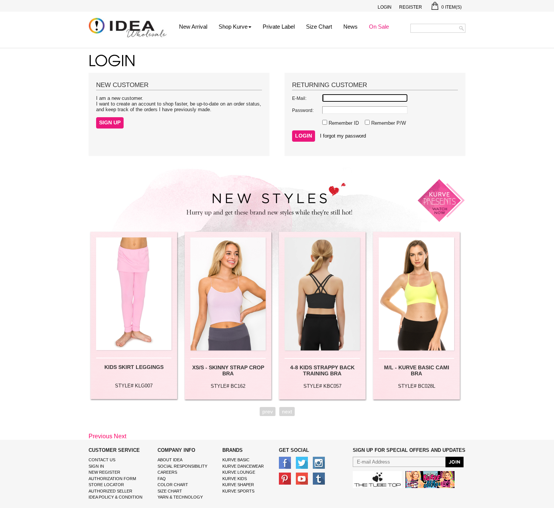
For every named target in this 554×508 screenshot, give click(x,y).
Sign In (96, 466)
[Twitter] (302, 462)
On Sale (379, 26)
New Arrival (193, 26)
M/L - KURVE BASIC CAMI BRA (416, 370)
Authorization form (112, 478)
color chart (173, 484)
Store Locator (106, 484)
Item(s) (451, 7)
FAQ (162, 478)
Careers (167, 472)
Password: (303, 110)
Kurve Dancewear (243, 466)
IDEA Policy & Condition (115, 497)
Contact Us (102, 460)
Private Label (279, 26)
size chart (170, 491)
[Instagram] (319, 462)
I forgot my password (343, 136)
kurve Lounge (238, 472)
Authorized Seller (110, 491)
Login (385, 7)
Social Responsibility (182, 466)
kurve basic (235, 460)
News (350, 26)
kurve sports (238, 491)
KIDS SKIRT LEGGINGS (134, 367)
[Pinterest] (285, 478)
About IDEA (170, 460)
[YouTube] (302, 478)
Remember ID (343, 123)
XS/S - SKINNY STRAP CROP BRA (228, 370)
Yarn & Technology (180, 497)
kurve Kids (234, 478)
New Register (104, 472)
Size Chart (319, 26)
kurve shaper (238, 484)
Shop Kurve (233, 26)
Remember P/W (388, 123)
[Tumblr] (319, 478)
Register (410, 7)
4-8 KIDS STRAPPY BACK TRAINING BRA (322, 370)
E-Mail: (299, 98)
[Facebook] (285, 462)
